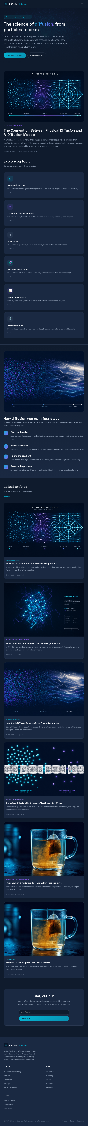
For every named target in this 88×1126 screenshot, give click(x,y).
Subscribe (26, 1018)
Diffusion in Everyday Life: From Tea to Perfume (28, 962)
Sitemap (49, 1088)
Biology (7, 1084)
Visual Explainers (10, 1088)
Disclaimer (8, 1109)
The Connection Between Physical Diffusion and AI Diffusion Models (43, 132)
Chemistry (8, 1080)
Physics (7, 1076)
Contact (49, 1084)
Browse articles (36, 55)
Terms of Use (9, 1105)
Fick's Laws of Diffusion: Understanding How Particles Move (34, 883)
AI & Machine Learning (12, 1072)
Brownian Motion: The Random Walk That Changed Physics (33, 643)
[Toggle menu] (82, 4)
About (48, 1080)
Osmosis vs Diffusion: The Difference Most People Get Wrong (34, 803)
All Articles (50, 1072)
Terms (72, 1121)
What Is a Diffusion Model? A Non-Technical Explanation (31, 563)
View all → (8, 497)
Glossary (49, 1076)
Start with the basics (14, 55)
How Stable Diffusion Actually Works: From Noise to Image (32, 723)
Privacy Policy (9, 1101)
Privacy (65, 1121)
